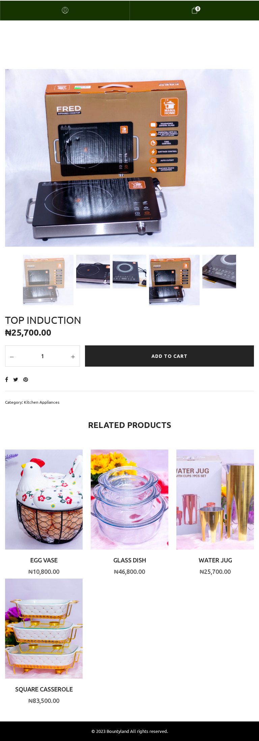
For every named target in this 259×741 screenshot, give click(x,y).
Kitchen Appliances (41, 402)
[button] (31, 509)
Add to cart (169, 356)
